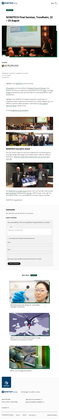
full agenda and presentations (19, 110)
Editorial (24, 415)
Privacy (17, 415)
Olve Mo (29, 193)
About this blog (6, 399)
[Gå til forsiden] (9, 392)
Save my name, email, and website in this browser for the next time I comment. (25, 259)
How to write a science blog (9, 402)
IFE (49, 101)
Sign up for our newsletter (33, 399)
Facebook (5, 407)
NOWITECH (19, 83)
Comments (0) (5, 77)
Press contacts (32, 415)
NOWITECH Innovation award (18, 191)
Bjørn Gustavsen (11, 193)
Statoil (44, 90)
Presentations (10, 88)
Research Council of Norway (37, 88)
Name (9, 242)
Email (9, 249)
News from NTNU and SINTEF (34, 402)
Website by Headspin (51, 415)
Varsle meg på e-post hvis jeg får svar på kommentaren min (22, 238)
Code (11, 227)
